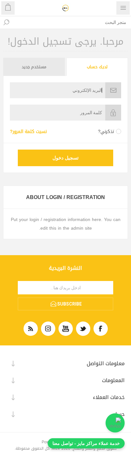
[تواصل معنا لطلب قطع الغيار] (115, 422)
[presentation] (97, 67)
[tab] (97, 67)
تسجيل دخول (65, 158)
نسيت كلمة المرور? (28, 131)
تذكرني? (106, 131)
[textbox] (72, 22)
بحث (6, 22)
